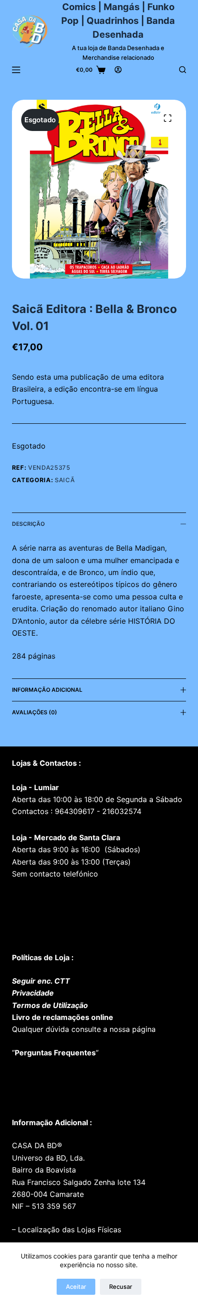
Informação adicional (47, 689)
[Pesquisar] (182, 69)
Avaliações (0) (34, 712)
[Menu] (16, 70)
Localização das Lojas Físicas (68, 1229)
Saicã (65, 480)
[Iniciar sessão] (118, 69)
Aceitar (76, 1286)
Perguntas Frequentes (55, 1052)
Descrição (28, 523)
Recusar (120, 1286)
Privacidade (33, 992)
